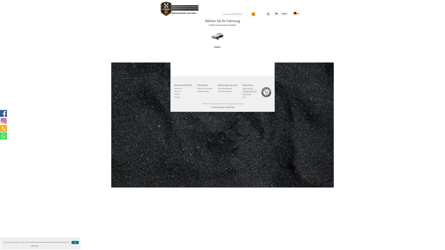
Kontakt (177, 97)
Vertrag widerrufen (249, 91)
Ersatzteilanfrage (203, 91)
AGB (244, 97)
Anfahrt (177, 94)
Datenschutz (247, 94)
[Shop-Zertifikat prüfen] (266, 96)
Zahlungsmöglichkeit (225, 91)
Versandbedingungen (225, 88)
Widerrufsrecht (248, 88)
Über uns (177, 91)
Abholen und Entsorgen (205, 88)
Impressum (178, 88)
